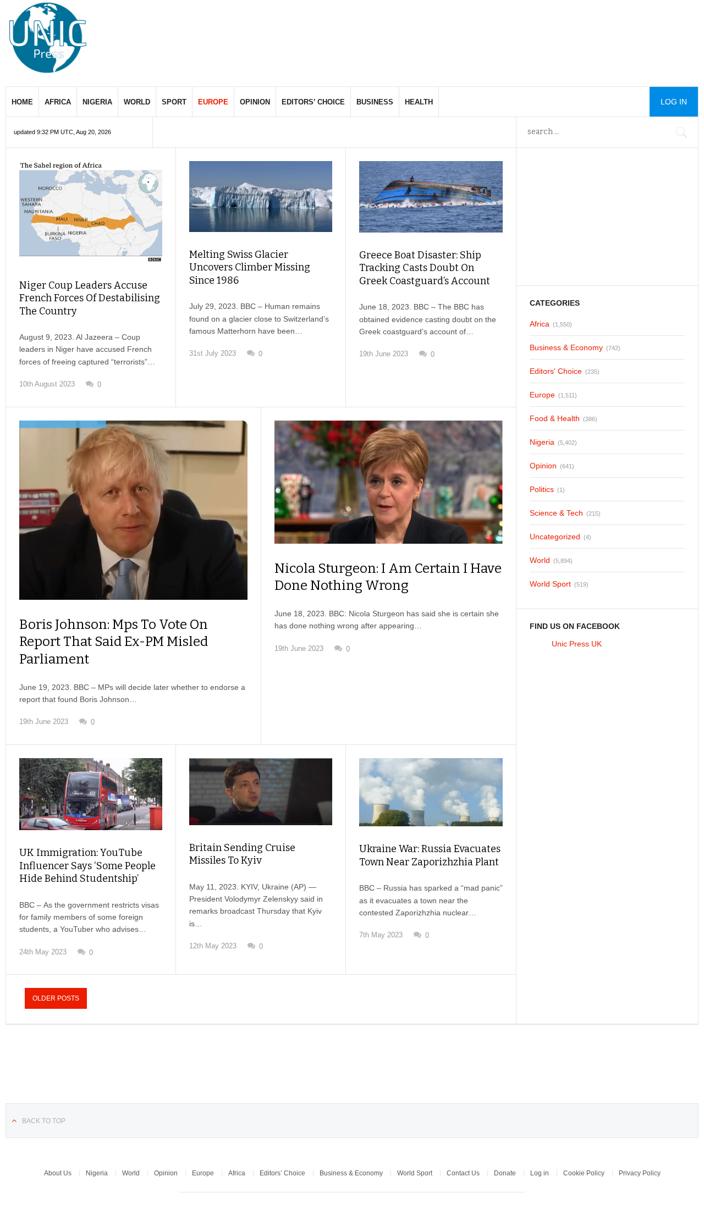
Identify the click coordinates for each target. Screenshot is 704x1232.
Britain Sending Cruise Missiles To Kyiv (242, 854)
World (137, 102)
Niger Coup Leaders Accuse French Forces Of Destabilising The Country (89, 298)
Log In (674, 101)
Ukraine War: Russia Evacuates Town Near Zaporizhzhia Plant (430, 855)
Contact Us (463, 1173)
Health (419, 102)
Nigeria (97, 102)
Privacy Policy (640, 1173)
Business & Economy (566, 347)
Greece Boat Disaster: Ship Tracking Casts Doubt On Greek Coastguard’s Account (424, 268)
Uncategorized (555, 536)
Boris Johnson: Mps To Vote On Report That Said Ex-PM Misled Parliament (113, 641)
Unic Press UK (577, 643)
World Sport (550, 583)
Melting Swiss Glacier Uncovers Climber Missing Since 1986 (249, 267)
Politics (542, 489)
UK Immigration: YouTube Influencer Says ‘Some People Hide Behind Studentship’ (87, 866)
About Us (58, 1173)
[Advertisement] (498, 33)
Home (22, 102)
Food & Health (555, 418)
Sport (174, 102)
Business (374, 102)
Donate (505, 1173)
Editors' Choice (556, 371)
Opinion (255, 102)
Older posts (55, 998)
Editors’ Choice (313, 102)
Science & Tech (556, 513)
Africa (58, 102)
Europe (213, 102)
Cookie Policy (583, 1173)
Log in (539, 1173)
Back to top (43, 1121)
